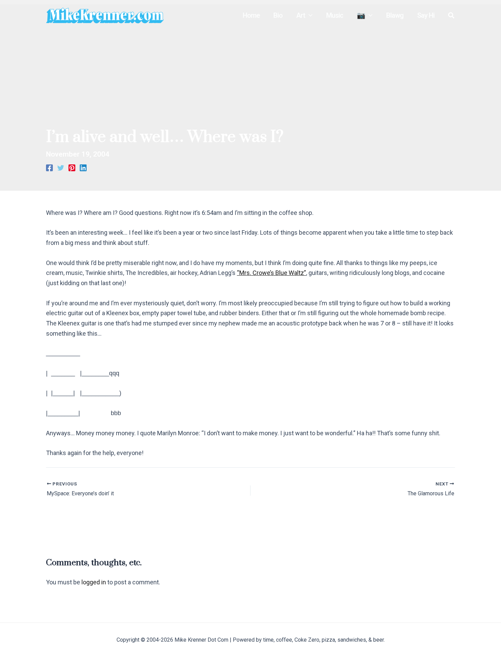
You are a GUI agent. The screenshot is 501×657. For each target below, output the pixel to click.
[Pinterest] (72, 167)
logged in (93, 582)
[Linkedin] (83, 167)
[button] (309, 15)
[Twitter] (60, 167)
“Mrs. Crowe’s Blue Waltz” (271, 272)
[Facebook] (49, 167)
